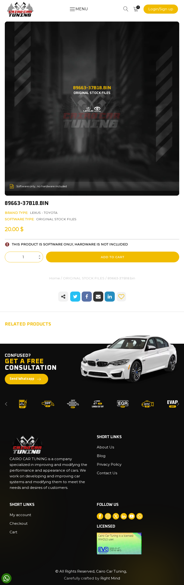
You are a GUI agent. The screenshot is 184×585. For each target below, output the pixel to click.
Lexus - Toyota (44, 213)
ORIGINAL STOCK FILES (56, 219)
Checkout (19, 523)
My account (20, 515)
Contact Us (107, 473)
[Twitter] (75, 297)
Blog (101, 455)
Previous (6, 404)
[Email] (98, 297)
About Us (105, 447)
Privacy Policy (109, 464)
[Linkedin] (110, 297)
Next (178, 404)
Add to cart (112, 257)
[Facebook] (87, 297)
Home (54, 278)
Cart (13, 532)
